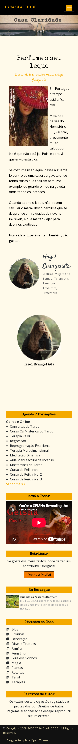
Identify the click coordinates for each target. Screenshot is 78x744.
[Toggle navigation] (69, 8)
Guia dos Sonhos (24, 658)
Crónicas (18, 634)
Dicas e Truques (24, 643)
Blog (15, 629)
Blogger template (18, 740)
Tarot (16, 677)
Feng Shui (19, 653)
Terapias (18, 682)
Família (17, 648)
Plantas (17, 667)
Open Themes (40, 740)
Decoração (20, 639)
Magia (16, 663)
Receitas (18, 672)
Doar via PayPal (39, 575)
